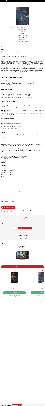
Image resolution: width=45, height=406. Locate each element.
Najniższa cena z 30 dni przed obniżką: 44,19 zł (22, 220)
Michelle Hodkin (22, 29)
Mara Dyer (23, 39)
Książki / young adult (14, 186)
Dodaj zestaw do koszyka (23, 266)
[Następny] (43, 283)
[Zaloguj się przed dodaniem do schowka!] (2, 223)
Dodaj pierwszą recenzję (8, 207)
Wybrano (15, 292)
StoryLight (24, 35)
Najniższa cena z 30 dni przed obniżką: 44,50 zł (14, 296)
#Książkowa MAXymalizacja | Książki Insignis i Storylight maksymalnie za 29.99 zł (24, 191)
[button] (22, 16)
